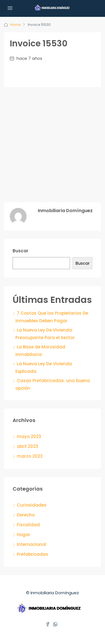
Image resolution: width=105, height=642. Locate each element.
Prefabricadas (32, 554)
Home (15, 24)
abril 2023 (27, 446)
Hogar (23, 534)
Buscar (20, 251)
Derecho (26, 515)
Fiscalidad (28, 525)
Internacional (31, 544)
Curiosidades (31, 505)
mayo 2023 (29, 436)
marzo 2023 (30, 456)
